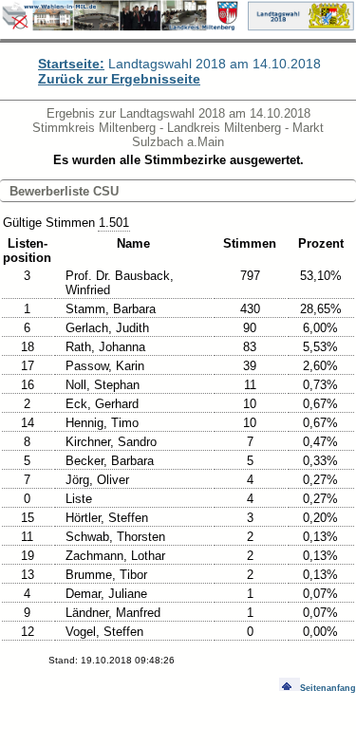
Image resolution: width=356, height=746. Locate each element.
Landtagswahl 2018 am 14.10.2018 (179, 63)
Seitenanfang (328, 688)
